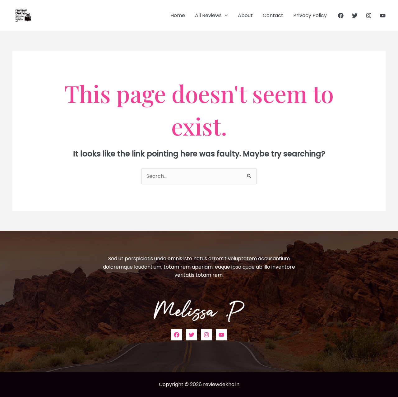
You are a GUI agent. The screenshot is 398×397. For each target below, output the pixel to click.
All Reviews (208, 15)
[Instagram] (369, 15)
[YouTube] (383, 15)
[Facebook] (341, 15)
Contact (273, 15)
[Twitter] (355, 15)
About (245, 15)
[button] (225, 15)
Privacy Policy (310, 15)
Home (177, 15)
